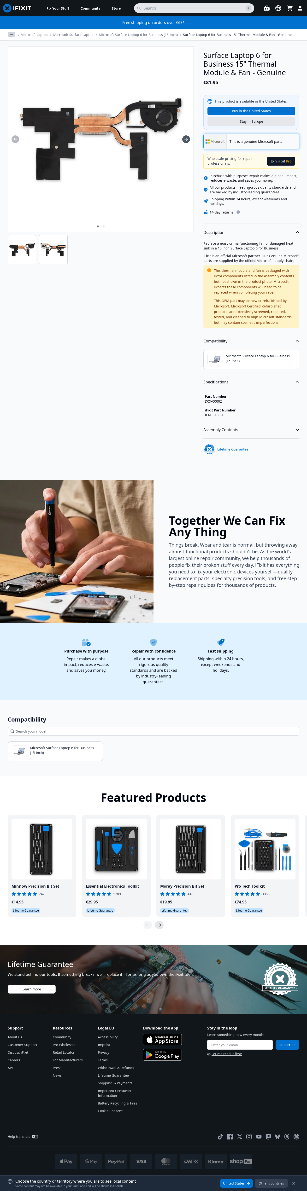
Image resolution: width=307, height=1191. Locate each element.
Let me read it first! (227, 1054)
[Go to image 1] (98, 226)
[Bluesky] (277, 1136)
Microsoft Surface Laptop (73, 34)
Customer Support (22, 1044)
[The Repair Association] (296, 1136)
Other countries (271, 1183)
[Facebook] (230, 1136)
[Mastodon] (268, 1136)
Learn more (32, 989)
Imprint (104, 1044)
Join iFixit (281, 161)
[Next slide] (159, 925)
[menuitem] (58, 8)
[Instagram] (249, 1136)
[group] (15, 139)
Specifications (216, 382)
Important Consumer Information (115, 1093)
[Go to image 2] (103, 226)
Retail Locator (64, 1052)
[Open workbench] (267, 8)
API (10, 1067)
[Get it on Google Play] (162, 1055)
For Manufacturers (68, 1060)
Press (57, 1067)
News (57, 1075)
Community (62, 1037)
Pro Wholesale (64, 1044)
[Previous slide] (147, 925)
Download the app (160, 1028)
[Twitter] (239, 1136)
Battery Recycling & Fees (117, 1103)
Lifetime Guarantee (113, 1075)
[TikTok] (220, 1136)
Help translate (19, 1136)
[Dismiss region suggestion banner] (293, 1183)
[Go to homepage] (19, 8)
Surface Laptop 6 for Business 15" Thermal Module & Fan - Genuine (237, 34)
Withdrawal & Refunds (116, 1067)
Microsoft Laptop (34, 34)
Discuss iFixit (18, 1052)
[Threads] (287, 1136)
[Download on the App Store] (162, 1039)
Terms (103, 1060)
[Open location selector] (278, 8)
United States (234, 1183)
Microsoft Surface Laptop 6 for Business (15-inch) (138, 34)
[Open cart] (290, 8)
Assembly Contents (220, 429)
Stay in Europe (251, 121)
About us (15, 1037)
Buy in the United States (251, 111)
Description (213, 232)
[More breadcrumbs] (11, 34)
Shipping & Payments (115, 1083)
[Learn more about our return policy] (238, 212)
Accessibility (108, 1037)
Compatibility (215, 341)
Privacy (103, 1052)
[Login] (300, 8)
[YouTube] (259, 1136)
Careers (14, 1060)
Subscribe (287, 1044)
